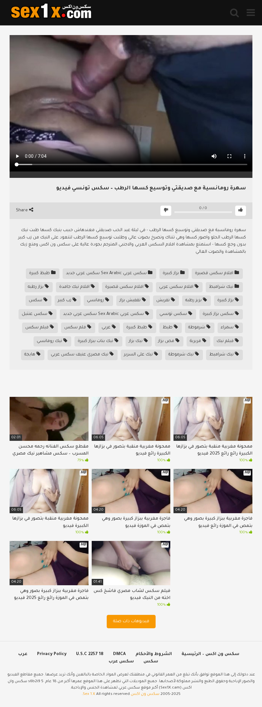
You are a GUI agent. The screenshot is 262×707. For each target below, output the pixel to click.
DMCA (119, 654)
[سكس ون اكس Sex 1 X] (51, 12)
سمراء (228, 327)
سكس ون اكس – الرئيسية (210, 654)
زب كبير (65, 300)
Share (22, 210)
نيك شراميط (222, 287)
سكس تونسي (173, 314)
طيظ (168, 327)
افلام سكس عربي (177, 287)
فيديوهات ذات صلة (131, 621)
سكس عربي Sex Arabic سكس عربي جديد (107, 273)
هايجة (30, 354)
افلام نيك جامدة (75, 287)
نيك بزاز (136, 341)
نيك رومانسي (50, 341)
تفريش (163, 300)
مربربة (196, 341)
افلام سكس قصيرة (215, 273)
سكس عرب (121, 661)
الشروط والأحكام (153, 654)
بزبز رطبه (194, 300)
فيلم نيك (226, 341)
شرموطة (197, 327)
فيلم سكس (37, 327)
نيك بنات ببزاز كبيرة (96, 341)
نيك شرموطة (181, 354)
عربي (107, 327)
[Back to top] (240, 688)
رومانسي (96, 300)
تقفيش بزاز (130, 300)
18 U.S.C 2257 (90, 654)
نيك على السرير (139, 354)
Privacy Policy (51, 654)
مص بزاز (166, 341)
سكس (36, 300)
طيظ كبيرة (40, 273)
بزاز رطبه (36, 287)
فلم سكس (75, 327)
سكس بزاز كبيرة (219, 314)
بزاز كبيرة (171, 273)
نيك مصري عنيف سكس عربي (80, 354)
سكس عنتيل (35, 314)
